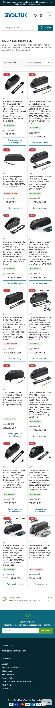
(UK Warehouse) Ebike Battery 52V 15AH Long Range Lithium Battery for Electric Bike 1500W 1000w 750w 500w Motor (14, 182)
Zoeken (47, 27)
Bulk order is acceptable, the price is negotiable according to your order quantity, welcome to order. (27, 3)
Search (5, 664)
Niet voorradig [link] (14, 208)
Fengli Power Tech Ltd (22, 700)
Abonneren (45, 630)
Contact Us (7, 688)
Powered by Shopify (39, 700)
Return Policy (8, 674)
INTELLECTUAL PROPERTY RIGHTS (18, 681)
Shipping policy (8, 671)
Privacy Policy (8, 678)
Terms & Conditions (11, 667)
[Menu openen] (50, 15)
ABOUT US (6, 685)
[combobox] (27, 28)
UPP (5, 98)
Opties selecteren (40, 142)
